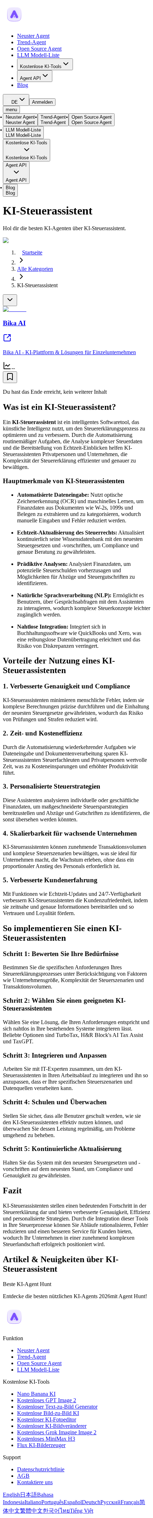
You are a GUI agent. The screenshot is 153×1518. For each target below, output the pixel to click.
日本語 (28, 1495)
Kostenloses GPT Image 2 (46, 1400)
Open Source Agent (39, 49)
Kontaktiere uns (35, 1482)
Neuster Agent (33, 36)
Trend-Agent (31, 42)
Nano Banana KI (36, 1394)
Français (130, 1502)
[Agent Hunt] (14, 24)
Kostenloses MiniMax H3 (46, 1439)
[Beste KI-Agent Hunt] (14, 1326)
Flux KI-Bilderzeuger (41, 1445)
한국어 (51, 1511)
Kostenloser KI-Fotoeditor (46, 1419)
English (11, 1495)
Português (52, 1502)
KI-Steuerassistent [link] (37, 285)
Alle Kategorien (35, 269)
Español (73, 1502)
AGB (23, 1476)
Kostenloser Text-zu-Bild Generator (57, 1407)
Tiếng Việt (81, 1511)
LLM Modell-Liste (38, 55)
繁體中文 (31, 1511)
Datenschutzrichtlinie (40, 1469)
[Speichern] (10, 377)
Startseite (32, 252)
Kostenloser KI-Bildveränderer (51, 1426)
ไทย (65, 1511)
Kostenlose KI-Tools (41, 66)
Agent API (30, 78)
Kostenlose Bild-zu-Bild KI (48, 1413)
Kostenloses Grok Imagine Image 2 (56, 1432)
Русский (110, 1502)
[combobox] (16, 100)
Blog (22, 85)
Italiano (33, 1502)
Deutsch (91, 1502)
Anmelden (42, 102)
